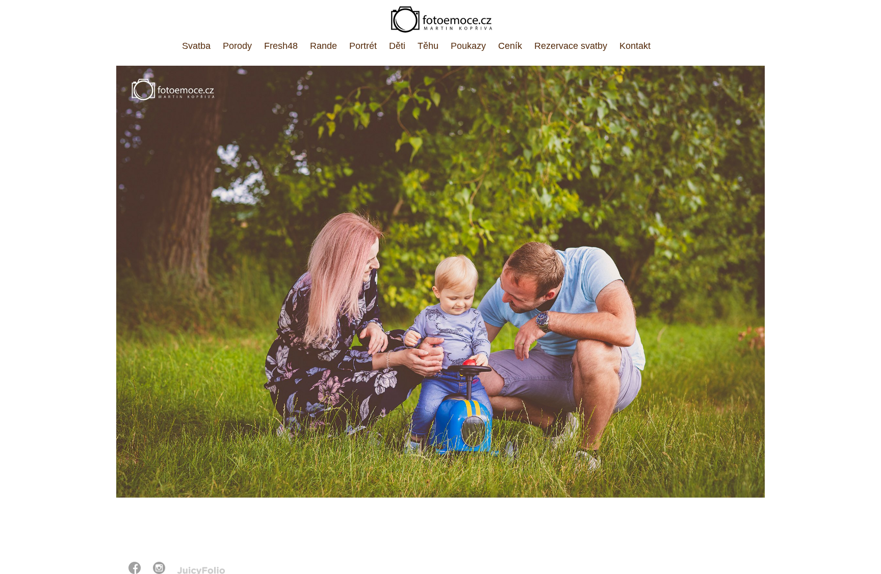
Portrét (363, 46)
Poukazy (468, 46)
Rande (323, 46)
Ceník (510, 46)
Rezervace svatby (570, 46)
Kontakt (635, 46)
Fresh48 (281, 46)
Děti (397, 46)
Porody (237, 46)
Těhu (428, 46)
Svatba (196, 46)
